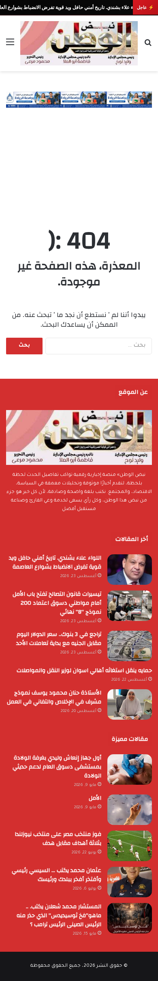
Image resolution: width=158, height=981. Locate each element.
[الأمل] (129, 809)
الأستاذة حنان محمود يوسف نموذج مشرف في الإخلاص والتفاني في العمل (54, 697)
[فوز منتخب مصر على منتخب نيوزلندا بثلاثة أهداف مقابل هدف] (129, 846)
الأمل (95, 798)
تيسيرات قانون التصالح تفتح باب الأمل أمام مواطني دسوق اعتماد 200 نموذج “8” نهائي (57, 603)
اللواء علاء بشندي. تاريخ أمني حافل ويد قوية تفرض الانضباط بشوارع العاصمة (55, 562)
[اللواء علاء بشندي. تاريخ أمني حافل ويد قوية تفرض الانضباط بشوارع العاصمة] (129, 569)
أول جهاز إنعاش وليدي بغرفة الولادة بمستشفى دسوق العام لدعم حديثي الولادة (57, 767)
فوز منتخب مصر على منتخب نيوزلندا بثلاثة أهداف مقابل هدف (58, 839)
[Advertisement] (79, 160)
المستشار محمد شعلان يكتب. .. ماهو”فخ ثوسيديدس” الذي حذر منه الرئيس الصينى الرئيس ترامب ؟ (59, 915)
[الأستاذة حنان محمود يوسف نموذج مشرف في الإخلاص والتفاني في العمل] (129, 704)
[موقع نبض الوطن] (79, 43)
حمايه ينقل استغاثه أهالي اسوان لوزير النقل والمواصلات (84, 670)
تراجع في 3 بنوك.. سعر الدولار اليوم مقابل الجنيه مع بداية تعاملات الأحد (58, 639)
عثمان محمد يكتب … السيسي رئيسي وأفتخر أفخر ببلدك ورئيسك (56, 875)
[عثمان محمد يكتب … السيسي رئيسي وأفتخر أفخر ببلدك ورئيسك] (129, 882)
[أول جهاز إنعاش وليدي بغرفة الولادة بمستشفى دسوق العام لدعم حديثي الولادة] (129, 769)
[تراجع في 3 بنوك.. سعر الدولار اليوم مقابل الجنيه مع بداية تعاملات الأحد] (129, 646)
